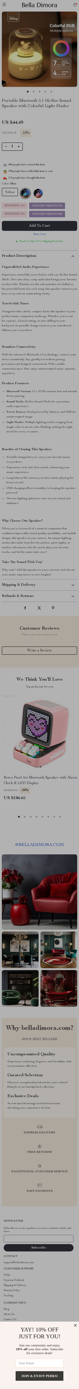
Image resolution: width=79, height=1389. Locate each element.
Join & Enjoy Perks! (39, 1376)
